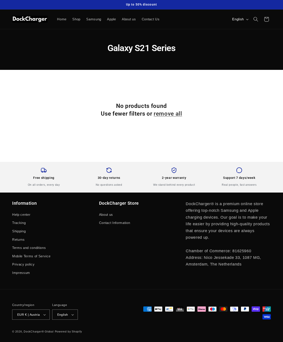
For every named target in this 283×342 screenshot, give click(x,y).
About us (106, 214)
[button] (255, 19)
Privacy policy (23, 264)
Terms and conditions (29, 248)
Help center (21, 214)
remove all (168, 113)
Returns (18, 239)
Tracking (19, 223)
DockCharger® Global (39, 331)
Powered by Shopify (68, 331)
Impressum (21, 273)
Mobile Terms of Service (31, 256)
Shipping (19, 231)
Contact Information (114, 223)
